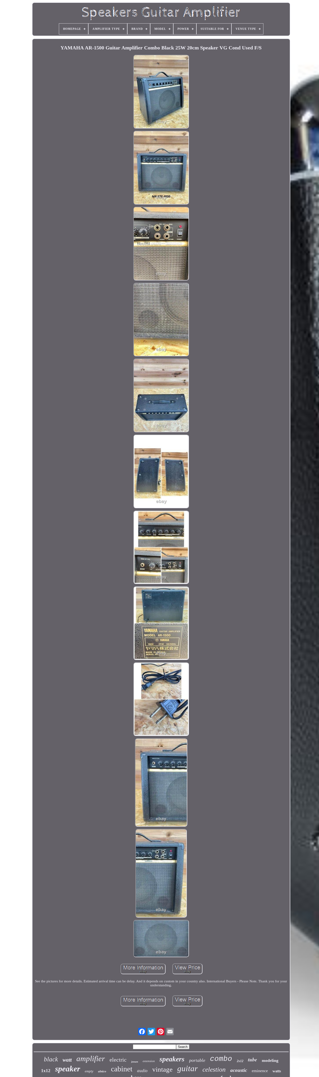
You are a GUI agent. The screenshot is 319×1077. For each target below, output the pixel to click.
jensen (134, 1061)
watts (277, 1071)
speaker (67, 1068)
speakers (172, 1059)
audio (142, 1070)
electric (118, 1060)
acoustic (238, 1070)
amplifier (90, 1058)
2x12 (240, 1061)
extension (149, 1061)
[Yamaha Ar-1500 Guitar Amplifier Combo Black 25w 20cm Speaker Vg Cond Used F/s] (161, 92)
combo (221, 1059)
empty (89, 1071)
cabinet (121, 1069)
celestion (214, 1069)
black (51, 1059)
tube (252, 1059)
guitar (187, 1068)
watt (67, 1060)
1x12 (45, 1070)
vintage (162, 1069)
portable (197, 1060)
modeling (270, 1060)
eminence (260, 1070)
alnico (102, 1071)
